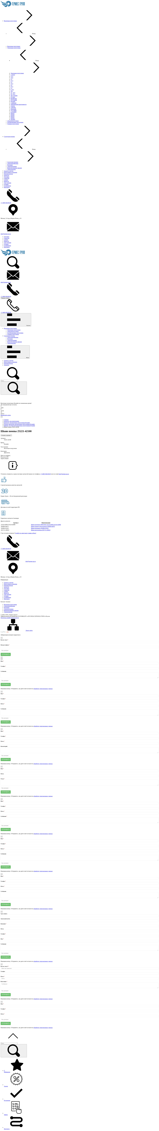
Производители (8, 363)
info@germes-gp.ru (6, 234)
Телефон (3, 666)
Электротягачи (11, 343)
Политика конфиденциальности (10, 617)
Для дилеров (7, 242)
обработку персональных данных (43, 688)
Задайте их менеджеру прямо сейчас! (25, 533)
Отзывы (6, 244)
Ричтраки (10, 339)
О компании (7, 245)
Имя (2, 661)
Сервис (6, 239)
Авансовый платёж (5, 918)
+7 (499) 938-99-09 (6, 203)
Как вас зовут (4, 640)
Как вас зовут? (4, 966)
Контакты (7, 247)
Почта (2, 703)
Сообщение (3, 671)
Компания (3, 923)
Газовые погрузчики (13, 334)
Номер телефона (5, 645)
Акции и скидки (8, 360)
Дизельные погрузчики (13, 330)
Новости (6, 241)
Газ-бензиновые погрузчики (15, 333)
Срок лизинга (4, 913)
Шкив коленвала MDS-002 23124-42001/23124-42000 (46, 524)
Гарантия (6, 238)
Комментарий (4, 746)
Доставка (6, 236)
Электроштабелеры (12, 337)
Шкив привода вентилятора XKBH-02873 (43, 526)
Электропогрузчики (13, 331)
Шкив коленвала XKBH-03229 (39, 528)
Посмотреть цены (6, 415)
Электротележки (12, 340)
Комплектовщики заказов (14, 341)
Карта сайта (29, 630)
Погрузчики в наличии (10, 362)
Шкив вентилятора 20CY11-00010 (40, 530)
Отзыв (2, 778)
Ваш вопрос (4, 981)
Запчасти (6, 365)
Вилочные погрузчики (10, 604)
